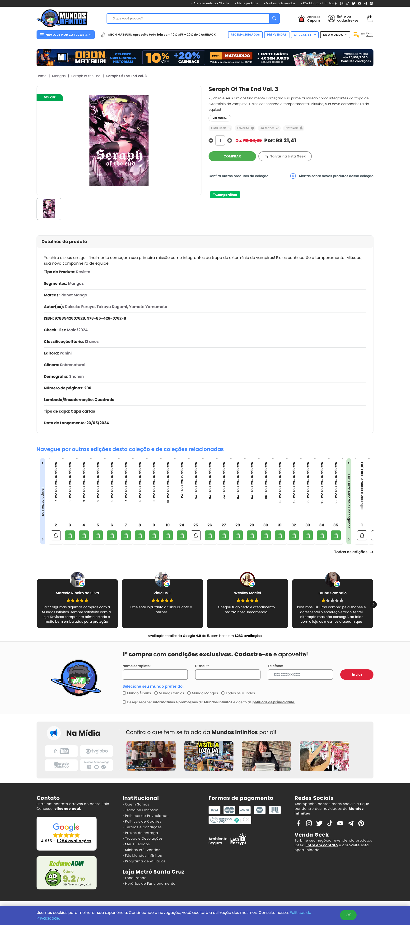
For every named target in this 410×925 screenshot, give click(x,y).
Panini (66, 353)
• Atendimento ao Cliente (210, 3)
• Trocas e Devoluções (143, 838)
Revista (83, 272)
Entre (341, 16)
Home (42, 76)
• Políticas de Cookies (142, 821)
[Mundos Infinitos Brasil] (62, 17)
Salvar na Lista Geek (288, 156)
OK (348, 915)
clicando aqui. (68, 808)
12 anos (92, 341)
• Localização (135, 877)
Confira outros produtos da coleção (239, 176)
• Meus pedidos (246, 3)
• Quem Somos (136, 804)
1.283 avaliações (248, 635)
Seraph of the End (86, 76)
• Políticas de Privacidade (146, 815)
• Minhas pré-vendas (279, 3)
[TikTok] (348, 3)
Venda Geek (312, 834)
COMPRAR (232, 156)
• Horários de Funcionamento (149, 883)
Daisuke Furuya (80, 306)
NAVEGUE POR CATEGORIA (67, 35)
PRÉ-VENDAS (277, 35)
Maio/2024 (77, 330)
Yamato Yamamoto (148, 306)
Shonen (76, 376)
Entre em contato (322, 845)
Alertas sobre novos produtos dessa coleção (335, 176)
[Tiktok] (330, 822)
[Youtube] (360, 3)
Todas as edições (351, 552)
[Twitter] (354, 3)
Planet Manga (74, 295)
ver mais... (220, 118)
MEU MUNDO (333, 35)
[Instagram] (342, 3)
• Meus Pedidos (136, 844)
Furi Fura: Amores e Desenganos (349, 501)
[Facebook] (336, 3)
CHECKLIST (303, 35)
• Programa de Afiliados (144, 861)
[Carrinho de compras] (369, 18)
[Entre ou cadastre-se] (331, 18)
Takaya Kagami (112, 306)
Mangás (59, 76)
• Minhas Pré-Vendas (141, 849)
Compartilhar (226, 195)
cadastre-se (347, 20)
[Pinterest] (371, 3)
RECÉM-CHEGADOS (245, 35)
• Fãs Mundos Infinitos (317, 3)
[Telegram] (365, 3)
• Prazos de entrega (140, 832)
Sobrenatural (72, 365)
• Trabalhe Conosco (140, 810)
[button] (373, 604)
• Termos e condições (142, 827)
